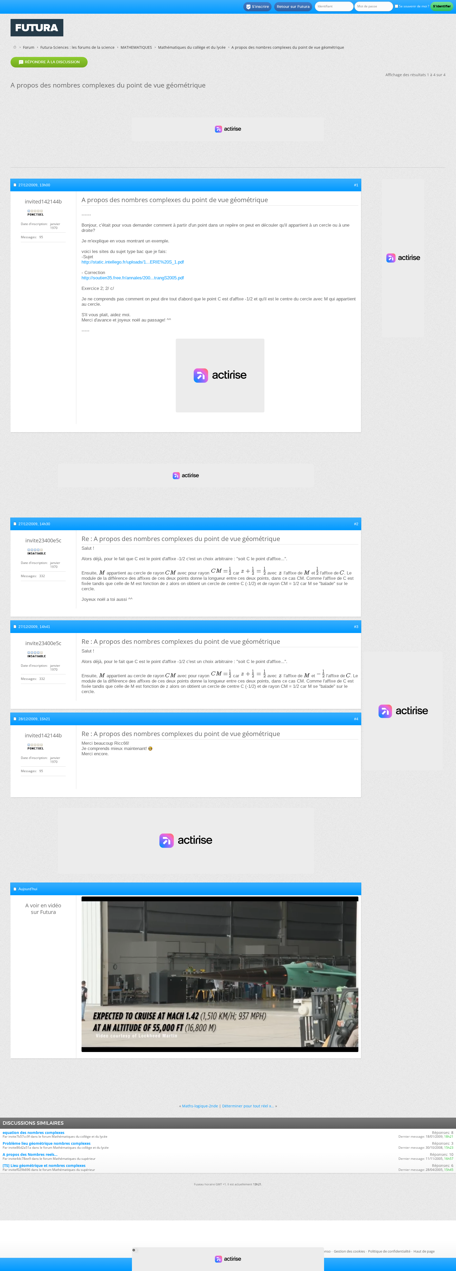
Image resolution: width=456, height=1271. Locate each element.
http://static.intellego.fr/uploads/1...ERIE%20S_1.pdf (133, 262)
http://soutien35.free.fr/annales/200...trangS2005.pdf (133, 277)
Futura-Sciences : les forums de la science (77, 47)
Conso (326, 1251)
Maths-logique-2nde (200, 1105)
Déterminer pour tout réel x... (248, 1105)
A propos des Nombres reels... (30, 1154)
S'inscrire (257, 6)
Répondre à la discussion (49, 62)
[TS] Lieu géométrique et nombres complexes (44, 1165)
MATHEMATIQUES (136, 47)
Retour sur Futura (293, 6)
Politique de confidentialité (389, 1251)
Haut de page (424, 1251)
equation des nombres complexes (33, 1132)
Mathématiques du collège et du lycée (192, 47)
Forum (28, 47)
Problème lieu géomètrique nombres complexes (47, 1143)
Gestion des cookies (349, 1251)
